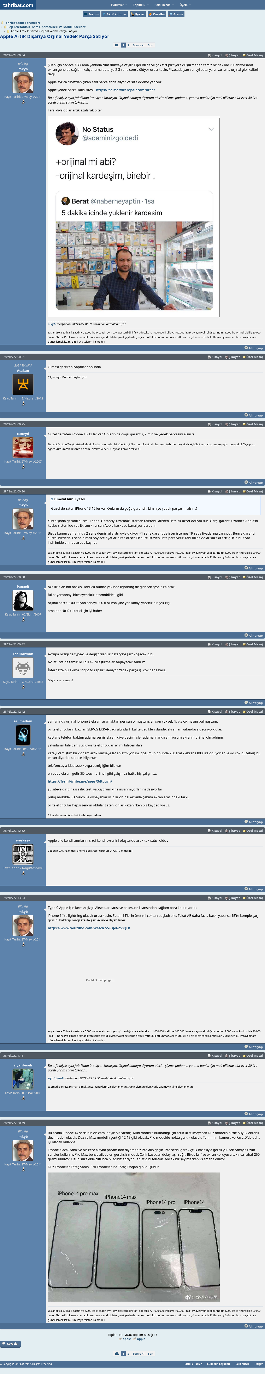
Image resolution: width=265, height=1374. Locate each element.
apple (127, 1338)
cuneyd (23, 433)
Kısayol (217, 55)
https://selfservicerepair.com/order (125, 90)
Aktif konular (117, 14)
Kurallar (159, 14)
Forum (93, 14)
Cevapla (12, 1344)
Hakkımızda (242, 1363)
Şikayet (234, 55)
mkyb (23, 69)
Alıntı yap (255, 348)
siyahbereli (23, 1065)
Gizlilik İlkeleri (193, 1363)
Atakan (23, 370)
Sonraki (138, 45)
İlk (117, 45)
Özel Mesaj (254, 55)
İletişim (258, 1363)
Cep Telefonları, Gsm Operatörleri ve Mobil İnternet (46, 27)
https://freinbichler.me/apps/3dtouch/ (80, 781)
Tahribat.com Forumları (22, 23)
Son (150, 45)
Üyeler (140, 14)
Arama (178, 14)
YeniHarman (23, 654)
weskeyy (23, 840)
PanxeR (23, 586)
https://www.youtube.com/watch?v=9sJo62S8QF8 (89, 928)
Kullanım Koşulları (218, 1363)
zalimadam (23, 721)
